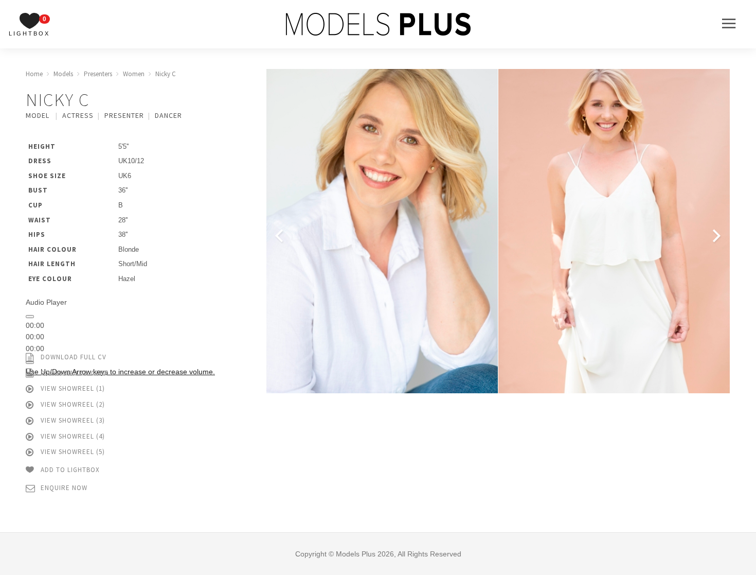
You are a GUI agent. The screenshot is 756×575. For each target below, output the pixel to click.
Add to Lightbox (69, 469)
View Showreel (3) (72, 420)
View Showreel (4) (72, 436)
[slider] (120, 372)
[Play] (30, 316)
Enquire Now (63, 487)
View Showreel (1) (72, 388)
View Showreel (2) (72, 404)
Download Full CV (72, 357)
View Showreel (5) (72, 451)
